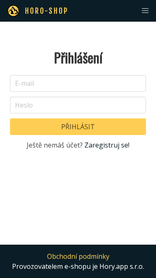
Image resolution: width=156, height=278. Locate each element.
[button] (145, 11)
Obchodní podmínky (78, 256)
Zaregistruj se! (106, 145)
